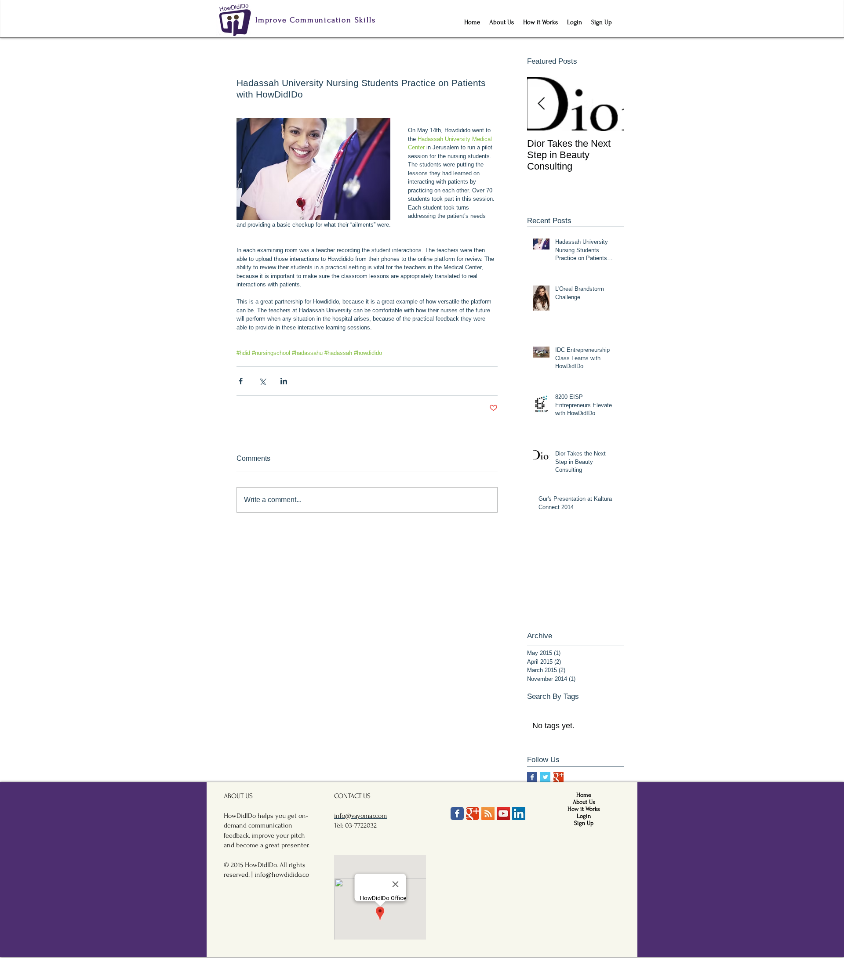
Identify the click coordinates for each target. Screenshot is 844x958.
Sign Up (583, 823)
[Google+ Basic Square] (558, 777)
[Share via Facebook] (240, 381)
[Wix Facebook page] (457, 813)
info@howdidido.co (282, 874)
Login (584, 816)
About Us (584, 802)
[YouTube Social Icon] (503, 813)
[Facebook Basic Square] (532, 777)
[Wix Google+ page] (472, 813)
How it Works (584, 809)
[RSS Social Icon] (488, 813)
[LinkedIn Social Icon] (518, 813)
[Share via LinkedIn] (284, 381)
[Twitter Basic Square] (545, 777)
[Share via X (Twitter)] (262, 381)
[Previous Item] (541, 104)
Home (583, 795)
